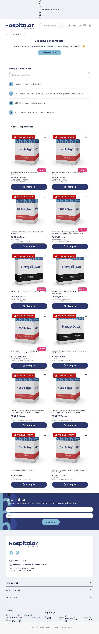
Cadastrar (50, 522)
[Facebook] (11, 553)
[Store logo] (20, 26)
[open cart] (90, 26)
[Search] (59, 25)
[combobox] (48, 25)
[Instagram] (18, 553)
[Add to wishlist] (45, 137)
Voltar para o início (49, 53)
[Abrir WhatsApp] (93, 628)
